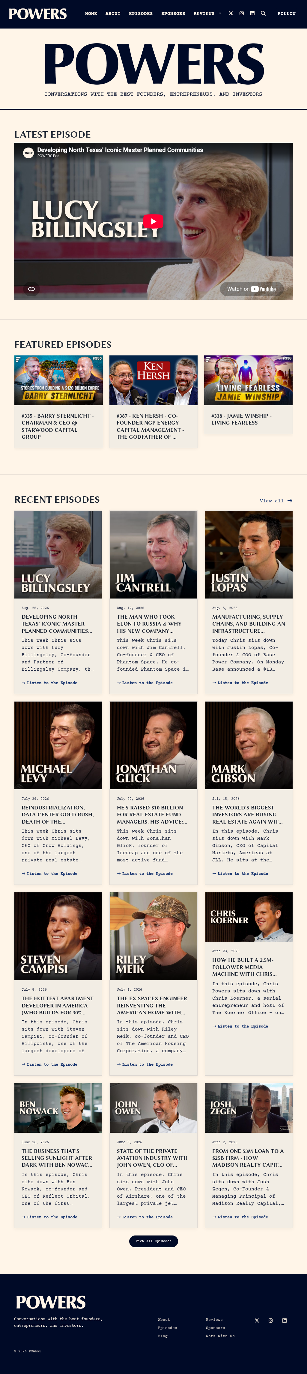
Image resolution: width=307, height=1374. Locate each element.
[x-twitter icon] (257, 1321)
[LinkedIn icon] (285, 1321)
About (113, 14)
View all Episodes (153, 1241)
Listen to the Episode (52, 683)
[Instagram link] (241, 14)
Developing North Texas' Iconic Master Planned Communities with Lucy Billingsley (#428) (55, 631)
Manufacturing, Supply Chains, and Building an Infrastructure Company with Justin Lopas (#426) (248, 631)
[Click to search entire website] (263, 14)
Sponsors (173, 14)
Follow (287, 14)
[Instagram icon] (271, 1321)
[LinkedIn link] (252, 14)
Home (91, 14)
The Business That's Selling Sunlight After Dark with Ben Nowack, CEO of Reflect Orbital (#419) (57, 1165)
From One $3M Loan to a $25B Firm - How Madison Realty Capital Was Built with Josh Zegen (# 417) (248, 1165)
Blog (163, 1336)
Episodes (141, 14)
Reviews (206, 14)
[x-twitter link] (230, 14)
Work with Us (220, 1336)
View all (273, 501)
